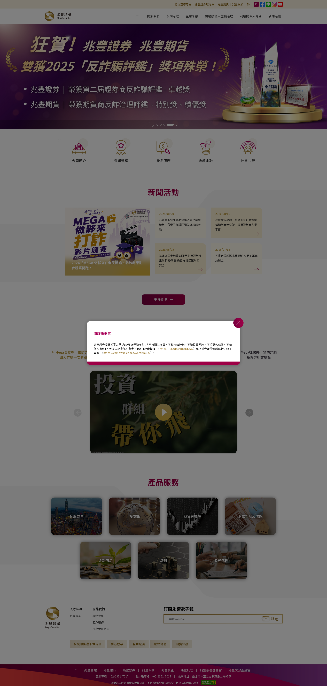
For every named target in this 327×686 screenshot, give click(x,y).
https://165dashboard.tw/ (176, 349)
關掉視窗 (238, 323)
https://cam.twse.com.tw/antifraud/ (126, 353)
